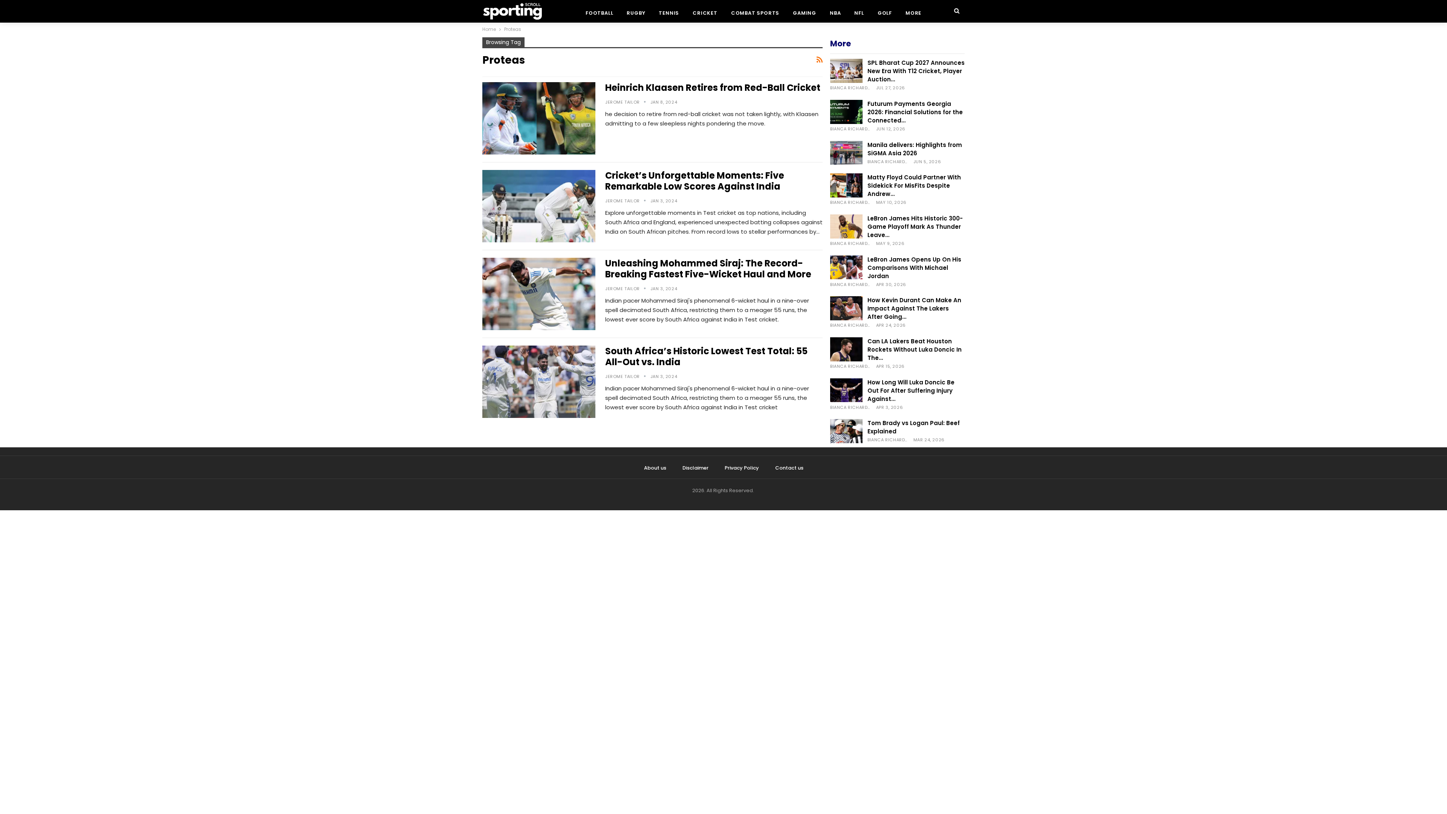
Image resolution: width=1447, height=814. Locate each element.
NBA (835, 13)
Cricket (705, 13)
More (913, 13)
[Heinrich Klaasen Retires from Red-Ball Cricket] (538, 118)
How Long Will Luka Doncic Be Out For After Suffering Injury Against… (910, 390)
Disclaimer (695, 467)
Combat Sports (755, 13)
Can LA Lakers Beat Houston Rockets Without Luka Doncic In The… (914, 349)
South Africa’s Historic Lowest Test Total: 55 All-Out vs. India (706, 356)
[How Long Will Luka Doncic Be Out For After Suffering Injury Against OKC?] (846, 390)
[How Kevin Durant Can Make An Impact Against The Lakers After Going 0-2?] (846, 308)
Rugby (636, 13)
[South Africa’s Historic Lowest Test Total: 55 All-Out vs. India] (538, 382)
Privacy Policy (742, 467)
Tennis (669, 13)
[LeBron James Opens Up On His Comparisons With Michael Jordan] (846, 268)
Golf (885, 13)
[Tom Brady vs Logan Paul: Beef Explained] (846, 431)
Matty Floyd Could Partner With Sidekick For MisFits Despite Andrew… (914, 185)
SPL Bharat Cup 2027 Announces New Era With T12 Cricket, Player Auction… (916, 71)
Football (599, 13)
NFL (859, 13)
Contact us (789, 467)
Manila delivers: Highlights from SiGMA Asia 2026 (914, 149)
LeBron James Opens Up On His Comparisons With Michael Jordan (914, 268)
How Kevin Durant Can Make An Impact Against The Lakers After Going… (914, 308)
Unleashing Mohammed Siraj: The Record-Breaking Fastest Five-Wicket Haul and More (708, 268)
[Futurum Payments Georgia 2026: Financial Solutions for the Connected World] (846, 112)
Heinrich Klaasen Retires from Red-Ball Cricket (712, 87)
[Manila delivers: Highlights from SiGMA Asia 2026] (846, 153)
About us (655, 467)
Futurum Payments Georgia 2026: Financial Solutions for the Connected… (915, 112)
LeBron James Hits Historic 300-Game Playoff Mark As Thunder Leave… (915, 226)
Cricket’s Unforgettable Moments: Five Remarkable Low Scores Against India (694, 181)
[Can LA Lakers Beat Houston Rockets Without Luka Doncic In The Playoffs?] (846, 349)
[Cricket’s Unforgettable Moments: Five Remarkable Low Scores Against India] (538, 206)
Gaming (804, 13)
